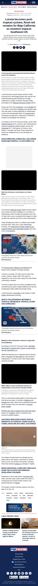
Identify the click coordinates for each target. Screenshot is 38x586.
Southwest (5, 128)
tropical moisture (7, 124)
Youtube (19, 573)
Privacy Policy (19, 556)
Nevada (4, 402)
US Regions (14, 495)
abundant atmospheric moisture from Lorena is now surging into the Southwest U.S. (18, 348)
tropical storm (30, 113)
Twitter (17, 47)
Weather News (13, 7)
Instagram (15, 573)
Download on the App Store (13, 577)
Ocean (15, 493)
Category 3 (18, 464)
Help (19, 569)
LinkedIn (22, 573)
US (20, 495)
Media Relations (19, 564)
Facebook (14, 47)
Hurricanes (9, 493)
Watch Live (4, 7)
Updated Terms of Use (19, 559)
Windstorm (30, 495)
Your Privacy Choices (20, 562)
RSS (30, 573)
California (27, 400)
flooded (31, 107)
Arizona (9, 357)
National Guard (16, 210)
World (8, 495)
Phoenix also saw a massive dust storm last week (18, 411)
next (34, 437)
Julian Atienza (13, 44)
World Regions (29, 493)
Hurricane (19, 107)
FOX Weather (26, 44)
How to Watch (22, 7)
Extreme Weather (32, 7)
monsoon (11, 126)
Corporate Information (19, 567)
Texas (7, 500)
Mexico (21, 109)
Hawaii (17, 483)
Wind (24, 495)
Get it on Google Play (24, 577)
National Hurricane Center (22, 103)
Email (20, 47)
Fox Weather (19, 2)
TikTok (26, 573)
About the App (19, 554)
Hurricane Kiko (28, 476)
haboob (12, 413)
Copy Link (23, 47)
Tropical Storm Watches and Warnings (17, 268)
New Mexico (20, 357)
